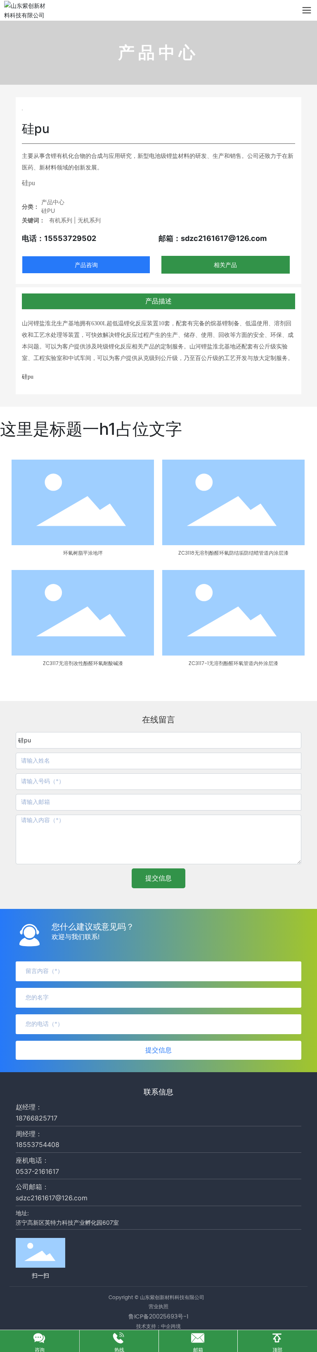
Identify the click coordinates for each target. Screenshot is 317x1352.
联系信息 (158, 1091)
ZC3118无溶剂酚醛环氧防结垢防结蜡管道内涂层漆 (233, 553)
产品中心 (52, 201)
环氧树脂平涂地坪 (83, 553)
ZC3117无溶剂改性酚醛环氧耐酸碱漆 (83, 664)
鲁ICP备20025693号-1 (158, 1316)
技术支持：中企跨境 (158, 1326)
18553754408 (37, 1144)
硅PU (48, 210)
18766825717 (36, 1118)
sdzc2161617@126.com (52, 1198)
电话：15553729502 (59, 238)
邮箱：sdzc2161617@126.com (212, 238)
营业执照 (158, 1307)
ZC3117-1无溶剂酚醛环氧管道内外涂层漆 (233, 664)
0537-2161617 (37, 1171)
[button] (58, 684)
